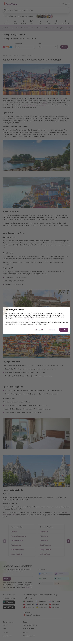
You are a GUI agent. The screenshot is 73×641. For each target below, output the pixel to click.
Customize (52, 330)
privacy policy (29, 319)
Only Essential (39, 330)
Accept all (63, 330)
